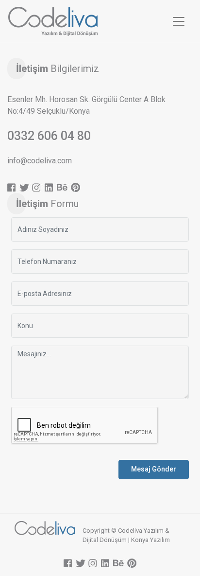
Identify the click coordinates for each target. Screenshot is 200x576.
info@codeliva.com (39, 160)
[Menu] (178, 21)
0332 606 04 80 (49, 136)
